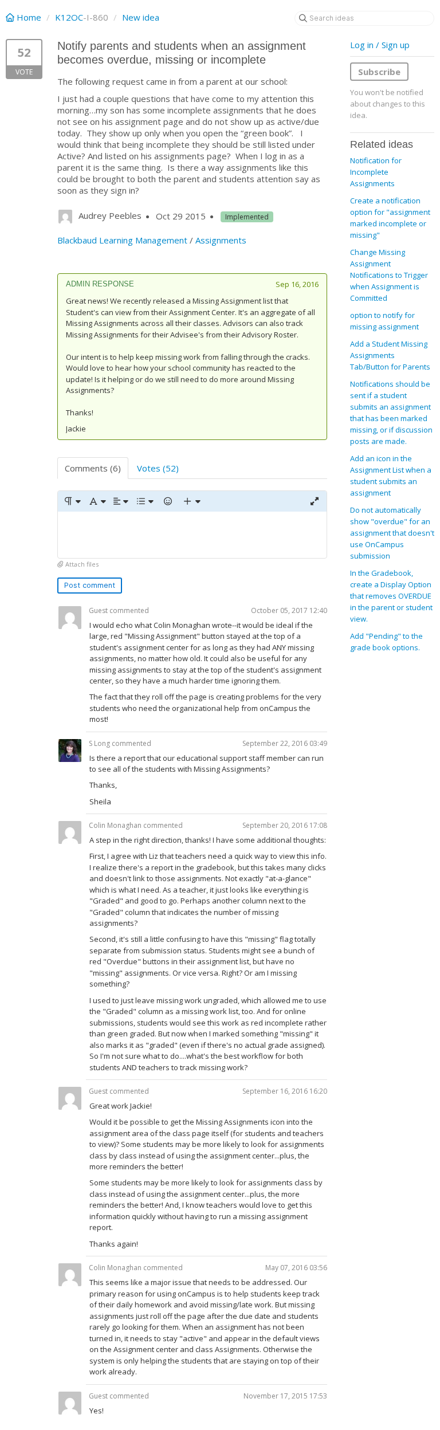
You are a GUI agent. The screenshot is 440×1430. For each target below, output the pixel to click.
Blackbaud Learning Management (122, 240)
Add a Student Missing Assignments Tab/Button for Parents (390, 355)
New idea (140, 17)
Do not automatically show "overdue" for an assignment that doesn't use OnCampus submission (392, 533)
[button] (72, 501)
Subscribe (379, 71)
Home (29, 17)
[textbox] (192, 535)
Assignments (220, 240)
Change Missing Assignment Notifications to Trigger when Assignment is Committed (389, 275)
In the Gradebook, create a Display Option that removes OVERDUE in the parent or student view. (391, 596)
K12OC (69, 17)
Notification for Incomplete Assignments (376, 171)
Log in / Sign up (380, 44)
